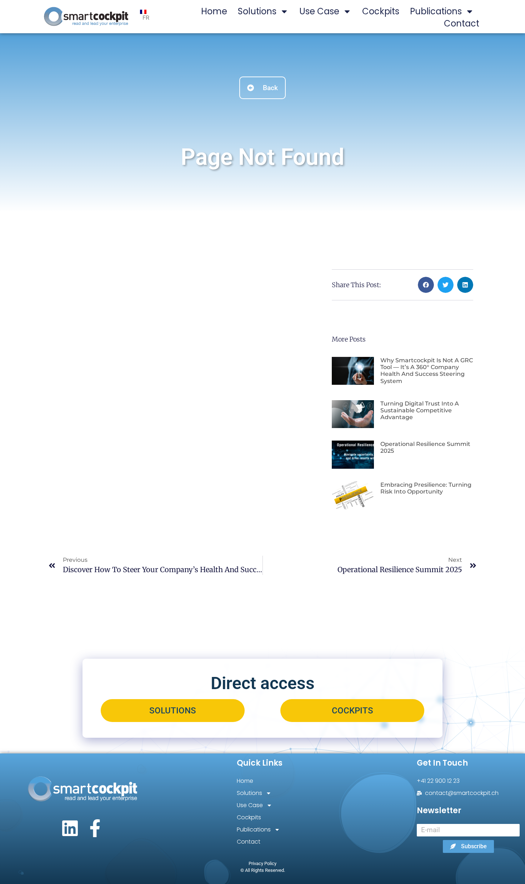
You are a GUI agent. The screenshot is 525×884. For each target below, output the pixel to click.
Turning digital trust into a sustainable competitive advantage (419, 410)
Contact (461, 23)
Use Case (319, 11)
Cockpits (380, 11)
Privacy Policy (262, 863)
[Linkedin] (70, 828)
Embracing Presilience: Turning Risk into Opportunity (425, 488)
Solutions (257, 11)
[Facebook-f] (95, 828)
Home (214, 11)
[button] (426, 285)
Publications (436, 11)
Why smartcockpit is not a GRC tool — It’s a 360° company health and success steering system (426, 370)
